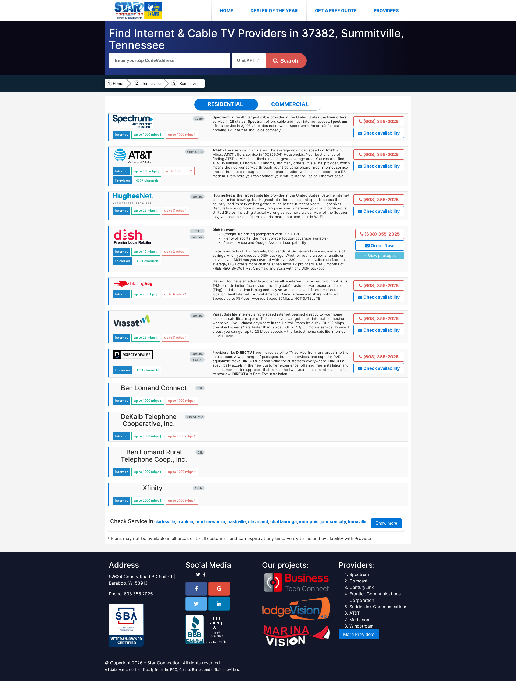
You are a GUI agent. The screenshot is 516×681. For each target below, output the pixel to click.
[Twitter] (196, 604)
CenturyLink (361, 587)
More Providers (358, 634)
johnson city (333, 521)
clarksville (164, 521)
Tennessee (151, 83)
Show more (386, 523)
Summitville (189, 83)
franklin (185, 521)
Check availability (381, 133)
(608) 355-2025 (380, 121)
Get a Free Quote (336, 10)
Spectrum (359, 574)
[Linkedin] (219, 604)
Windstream (361, 626)
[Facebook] (196, 589)
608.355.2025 (138, 593)
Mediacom (360, 619)
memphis (308, 521)
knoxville (357, 521)
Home (231, 10)
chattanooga (283, 521)
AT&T (354, 613)
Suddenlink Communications (378, 606)
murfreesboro (210, 521)
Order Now (382, 245)
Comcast (358, 581)
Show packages (381, 255)
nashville (236, 521)
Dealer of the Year (274, 10)
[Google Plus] (219, 589)
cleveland (258, 521)
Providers (386, 10)
